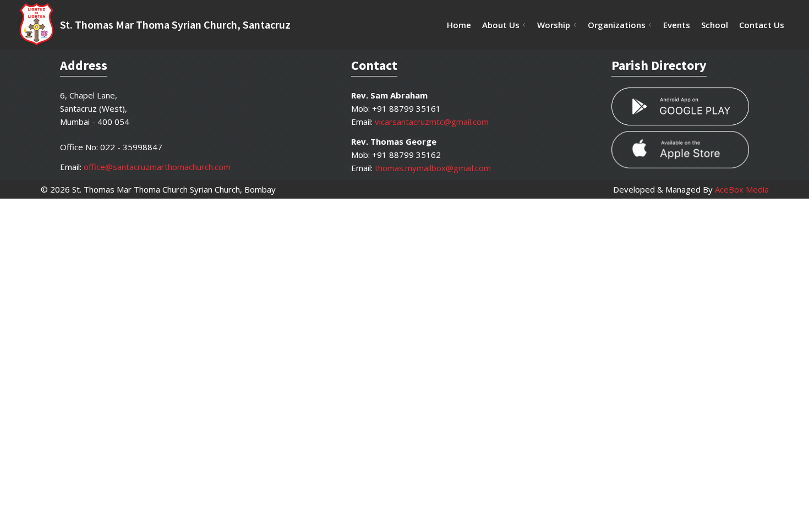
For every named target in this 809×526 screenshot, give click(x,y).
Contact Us (761, 24)
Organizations (617, 24)
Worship (553, 24)
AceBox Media (742, 189)
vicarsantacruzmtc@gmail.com (432, 121)
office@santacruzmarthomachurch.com (157, 166)
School (714, 24)
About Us (501, 24)
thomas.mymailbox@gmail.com (433, 167)
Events (676, 24)
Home (459, 24)
